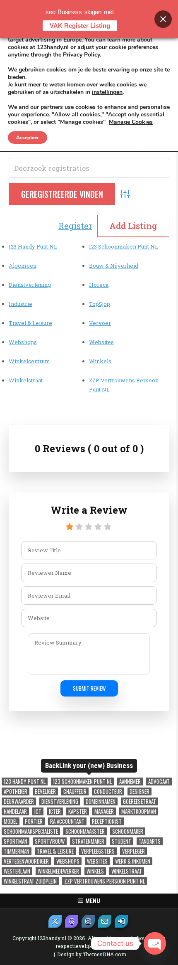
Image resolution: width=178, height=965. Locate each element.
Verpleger (133, 851)
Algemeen (22, 265)
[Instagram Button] (88, 921)
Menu (91, 901)
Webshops (23, 342)
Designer (139, 791)
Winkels (100, 361)
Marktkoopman (138, 811)
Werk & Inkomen (132, 861)
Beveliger (45, 791)
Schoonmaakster (85, 831)
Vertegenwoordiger (26, 861)
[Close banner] (163, 19)
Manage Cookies (131, 122)
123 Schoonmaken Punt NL (123, 246)
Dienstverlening (30, 284)
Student (121, 841)
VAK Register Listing (80, 25)
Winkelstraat (26, 380)
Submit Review (89, 688)
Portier (34, 821)
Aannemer (130, 781)
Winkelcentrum (29, 361)
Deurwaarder (19, 801)
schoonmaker (127, 831)
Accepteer (27, 137)
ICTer (55, 811)
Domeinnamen (100, 801)
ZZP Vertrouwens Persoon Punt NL (104, 881)
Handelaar (15, 811)
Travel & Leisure (30, 323)
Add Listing (133, 225)
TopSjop (99, 304)
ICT (37, 811)
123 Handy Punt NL (33, 246)
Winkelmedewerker (58, 871)
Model (10, 821)
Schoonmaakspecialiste (31, 831)
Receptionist (107, 821)
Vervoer (100, 323)
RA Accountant (67, 821)
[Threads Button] (71, 921)
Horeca (98, 284)
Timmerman (16, 851)
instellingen (107, 92)
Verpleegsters (98, 851)
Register (75, 225)
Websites (101, 342)
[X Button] (55, 921)
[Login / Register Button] (121, 921)
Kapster (77, 811)
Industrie (20, 304)
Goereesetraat (139, 801)
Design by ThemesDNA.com (91, 954)
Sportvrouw (50, 841)
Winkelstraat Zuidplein (30, 881)
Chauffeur (75, 791)
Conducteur (108, 791)
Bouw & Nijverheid (113, 265)
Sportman (15, 841)
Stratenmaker (88, 841)
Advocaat (159, 781)
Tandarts (150, 841)
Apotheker (15, 791)
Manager (104, 811)
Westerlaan (17, 871)
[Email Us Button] (104, 921)
